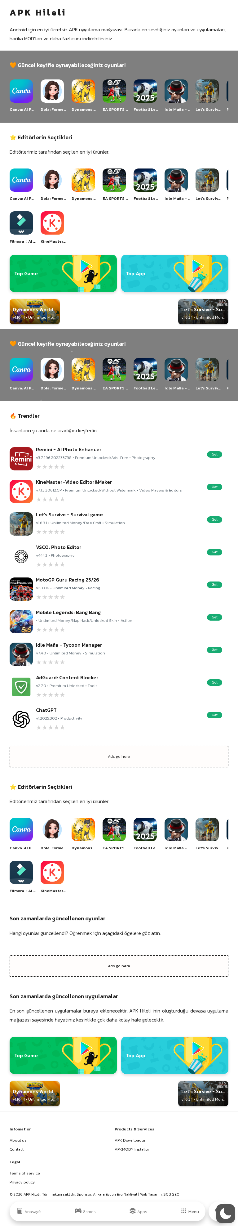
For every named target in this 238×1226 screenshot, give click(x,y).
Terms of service (25, 1173)
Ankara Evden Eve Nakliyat (115, 1194)
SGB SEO (171, 1194)
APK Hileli (32, 1194)
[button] (225, 1213)
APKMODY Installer (132, 1149)
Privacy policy (22, 1182)
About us (18, 1140)
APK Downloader (130, 1140)
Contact (17, 1149)
